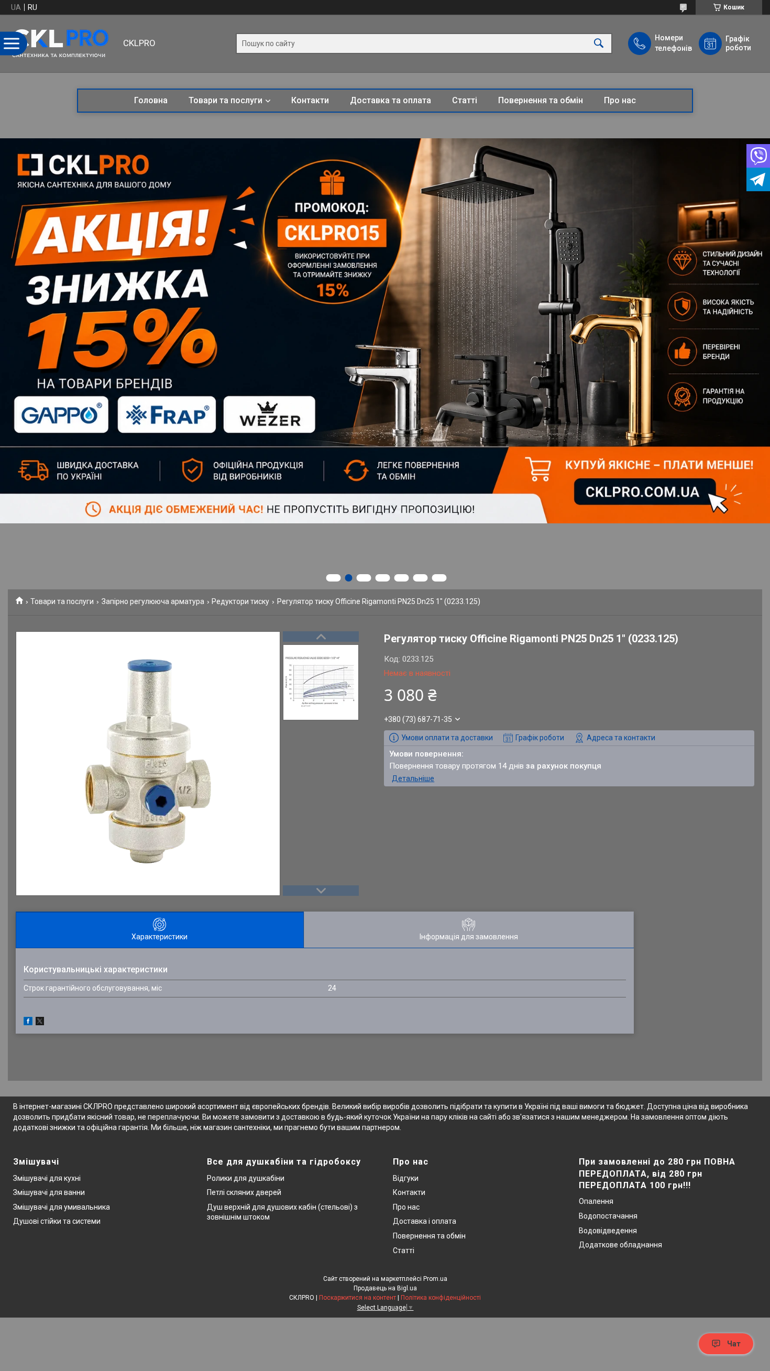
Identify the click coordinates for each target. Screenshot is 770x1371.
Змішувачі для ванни (49, 1192)
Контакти (310, 100)
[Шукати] (598, 43)
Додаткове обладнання (620, 1245)
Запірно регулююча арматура (153, 601)
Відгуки (406, 1178)
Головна (151, 100)
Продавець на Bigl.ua (385, 1288)
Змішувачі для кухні (47, 1178)
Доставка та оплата (390, 100)
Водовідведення (608, 1230)
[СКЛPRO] (62, 43)
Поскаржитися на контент (357, 1297)
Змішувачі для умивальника (61, 1207)
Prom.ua (435, 1278)
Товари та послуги (225, 100)
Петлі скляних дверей (244, 1192)
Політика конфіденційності (441, 1297)
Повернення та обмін (540, 100)
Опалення (596, 1201)
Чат (734, 1344)
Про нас (620, 100)
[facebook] (28, 1022)
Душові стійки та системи (57, 1221)
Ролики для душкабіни (245, 1178)
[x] (40, 1022)
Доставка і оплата (424, 1221)
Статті (464, 100)
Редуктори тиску (240, 601)
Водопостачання (608, 1216)
